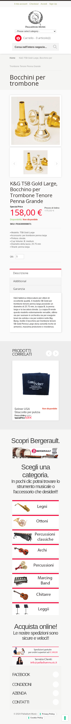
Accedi (44, 4)
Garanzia (19, 289)
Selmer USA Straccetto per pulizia (27, 410)
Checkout (33, 4)
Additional (19, 281)
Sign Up (53, 4)
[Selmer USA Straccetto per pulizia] (35, 383)
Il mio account (20, 4)
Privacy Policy (48, 714)
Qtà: (12, 256)
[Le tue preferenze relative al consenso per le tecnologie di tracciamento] (65, 718)
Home (12, 58)
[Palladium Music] (35, 19)
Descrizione (20, 273)
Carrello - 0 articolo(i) (36, 38)
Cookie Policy (36, 717)
